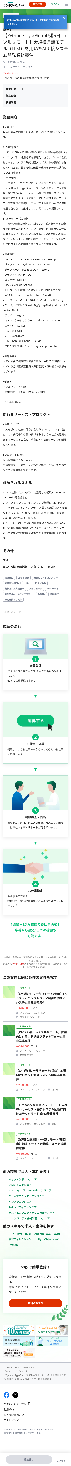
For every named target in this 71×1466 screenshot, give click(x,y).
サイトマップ (11, 1420)
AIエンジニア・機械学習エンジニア (29, 1218)
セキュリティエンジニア (23, 1207)
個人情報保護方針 (14, 1414)
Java (19, 1234)
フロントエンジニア (20, 1185)
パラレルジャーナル (15, 1403)
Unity (37, 1239)
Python (13, 1245)
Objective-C (51, 1239)
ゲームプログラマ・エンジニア (26, 1196)
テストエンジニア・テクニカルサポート (32, 1212)
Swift (57, 1234)
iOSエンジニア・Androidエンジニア (30, 1190)
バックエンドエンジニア (23, 1179)
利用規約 (9, 1409)
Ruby (28, 1234)
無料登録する (35, 1303)
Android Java (42, 1234)
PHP (11, 1234)
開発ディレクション (20, 1239)
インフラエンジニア (20, 1201)
